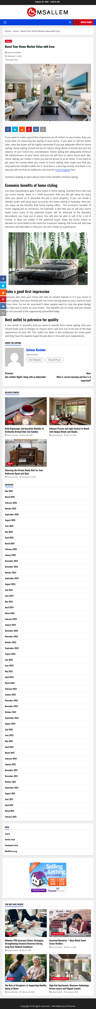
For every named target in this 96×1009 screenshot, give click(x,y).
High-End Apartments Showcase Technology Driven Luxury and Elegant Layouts (69, 987)
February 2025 (11, 549)
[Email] (3, 313)
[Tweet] (3, 285)
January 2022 (10, 764)
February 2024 (11, 619)
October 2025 (10, 508)
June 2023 (9, 665)
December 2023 (11, 630)
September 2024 (12, 578)
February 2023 (11, 688)
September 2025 (12, 514)
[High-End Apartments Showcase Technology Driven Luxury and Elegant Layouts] (70, 968)
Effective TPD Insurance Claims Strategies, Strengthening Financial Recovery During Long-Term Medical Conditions (24, 943)
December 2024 (11, 560)
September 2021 (11, 787)
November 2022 (11, 706)
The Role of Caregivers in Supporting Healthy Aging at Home (25, 987)
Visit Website (35, 360)
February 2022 (11, 758)
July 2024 (9, 589)
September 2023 (12, 648)
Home (8, 41)
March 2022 (9, 752)
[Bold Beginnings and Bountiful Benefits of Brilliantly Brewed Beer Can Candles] (26, 411)
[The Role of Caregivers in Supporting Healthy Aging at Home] (26, 968)
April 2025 (9, 537)
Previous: (25, 375)
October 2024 (10, 572)
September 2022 (12, 717)
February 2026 (11, 502)
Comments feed (11, 845)
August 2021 (10, 793)
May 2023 (9, 671)
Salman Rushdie (14, 52)
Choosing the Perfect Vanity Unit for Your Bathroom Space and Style (24, 472)
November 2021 (11, 776)
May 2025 (9, 531)
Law (9, 934)
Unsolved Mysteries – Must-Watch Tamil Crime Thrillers (67, 942)
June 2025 (9, 525)
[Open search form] (70, 22)
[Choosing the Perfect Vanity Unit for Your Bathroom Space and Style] (26, 453)
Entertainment (57, 934)
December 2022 (11, 700)
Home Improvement (59, 979)
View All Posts (54, 360)
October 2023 (10, 642)
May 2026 (9, 491)
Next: (74, 377)
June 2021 (9, 799)
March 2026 (10, 496)
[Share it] (3, 306)
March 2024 (9, 613)
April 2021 (9, 805)
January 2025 (10, 555)
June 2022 (9, 735)
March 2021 (9, 810)
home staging (62, 169)
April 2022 (9, 746)
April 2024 (9, 607)
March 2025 (9, 543)
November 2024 (11, 566)
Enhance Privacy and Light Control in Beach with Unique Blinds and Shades (69, 430)
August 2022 (10, 723)
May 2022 (9, 741)
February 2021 (10, 816)
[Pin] (3, 299)
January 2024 (10, 624)
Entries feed (10, 839)
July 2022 (9, 729)
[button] (5, 22)
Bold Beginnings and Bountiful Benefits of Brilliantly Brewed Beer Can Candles (24, 430)
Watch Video (86, 22)
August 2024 (10, 584)
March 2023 (9, 682)
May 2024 (9, 601)
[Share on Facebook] (3, 279)
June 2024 (9, 595)
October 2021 (10, 781)
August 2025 (10, 520)
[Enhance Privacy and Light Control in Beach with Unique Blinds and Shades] (70, 411)
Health (10, 979)
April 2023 (9, 677)
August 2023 (10, 653)
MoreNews (57, 1006)
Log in (7, 833)
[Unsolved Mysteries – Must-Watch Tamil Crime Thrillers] (70, 923)
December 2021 (11, 770)
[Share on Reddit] (3, 292)
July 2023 (9, 659)
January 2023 (10, 694)
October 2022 (10, 712)
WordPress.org (11, 851)
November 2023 (11, 636)
